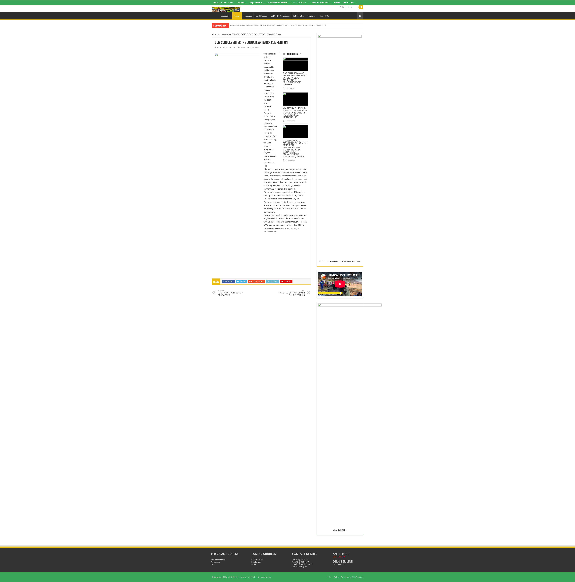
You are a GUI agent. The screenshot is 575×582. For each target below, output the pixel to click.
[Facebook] (340, 7)
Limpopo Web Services (353, 577)
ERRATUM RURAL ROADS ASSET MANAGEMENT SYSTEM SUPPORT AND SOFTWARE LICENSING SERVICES (278, 25)
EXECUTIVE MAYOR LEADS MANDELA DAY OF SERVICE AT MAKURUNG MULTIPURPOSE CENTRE (295, 79)
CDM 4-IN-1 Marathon (280, 16)
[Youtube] (343, 7)
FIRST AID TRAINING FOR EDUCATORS (230, 293)
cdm (219, 47)
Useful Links (348, 3)
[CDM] (226, 8)
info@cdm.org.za (305, 564)
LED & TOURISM (299, 3)
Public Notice (298, 16)
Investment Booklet (320, 3)
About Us (225, 16)
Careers (336, 3)
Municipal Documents (277, 3)
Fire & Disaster (261, 16)
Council (241, 3)
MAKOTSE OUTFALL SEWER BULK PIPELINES (291, 293)
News (236, 16)
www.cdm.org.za (299, 566)
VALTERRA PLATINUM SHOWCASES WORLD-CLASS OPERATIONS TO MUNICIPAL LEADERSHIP (295, 112)
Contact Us (324, 16)
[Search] (361, 7)
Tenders (311, 16)
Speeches (247, 16)
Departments (256, 3)
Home (216, 15)
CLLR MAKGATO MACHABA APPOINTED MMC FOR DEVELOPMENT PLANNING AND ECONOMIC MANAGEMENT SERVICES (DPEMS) (295, 148)
